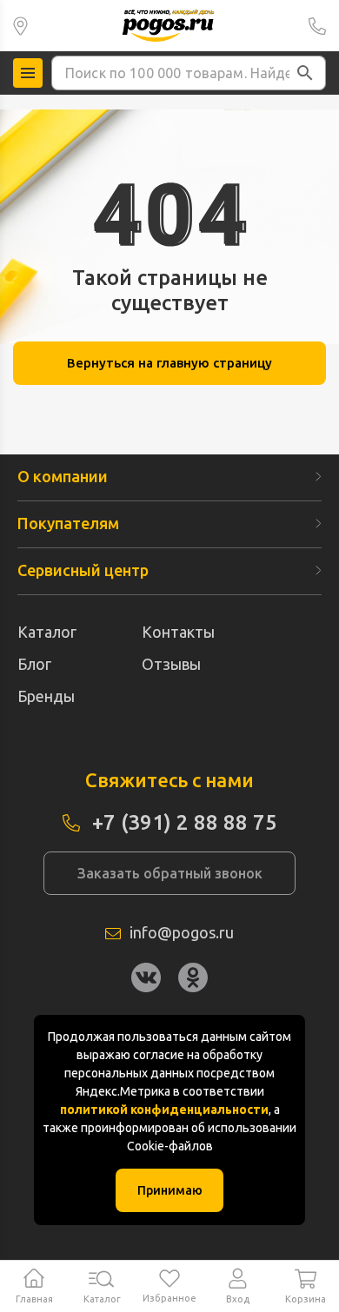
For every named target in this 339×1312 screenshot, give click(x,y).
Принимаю (170, 1190)
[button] (305, 73)
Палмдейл (20, 26)
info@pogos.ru (182, 932)
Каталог (46, 631)
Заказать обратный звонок (170, 873)
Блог (34, 664)
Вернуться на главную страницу (169, 362)
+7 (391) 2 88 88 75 (317, 26)
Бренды (46, 696)
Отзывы (171, 664)
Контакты (178, 631)
